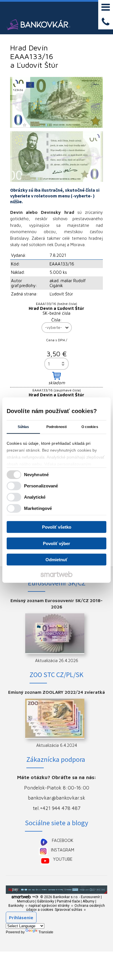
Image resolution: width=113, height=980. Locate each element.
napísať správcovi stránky (49, 906)
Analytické (34, 496)
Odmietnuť (56, 559)
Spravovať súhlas (68, 910)
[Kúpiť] (56, 376)
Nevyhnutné (36, 474)
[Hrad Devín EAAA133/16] (56, 102)
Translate (46, 932)
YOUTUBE (62, 859)
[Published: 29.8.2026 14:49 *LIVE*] (35, 897)
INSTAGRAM (62, 849)
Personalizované (41, 485)
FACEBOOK (62, 840)
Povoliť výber (56, 543)
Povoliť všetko (56, 527)
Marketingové (38, 508)
